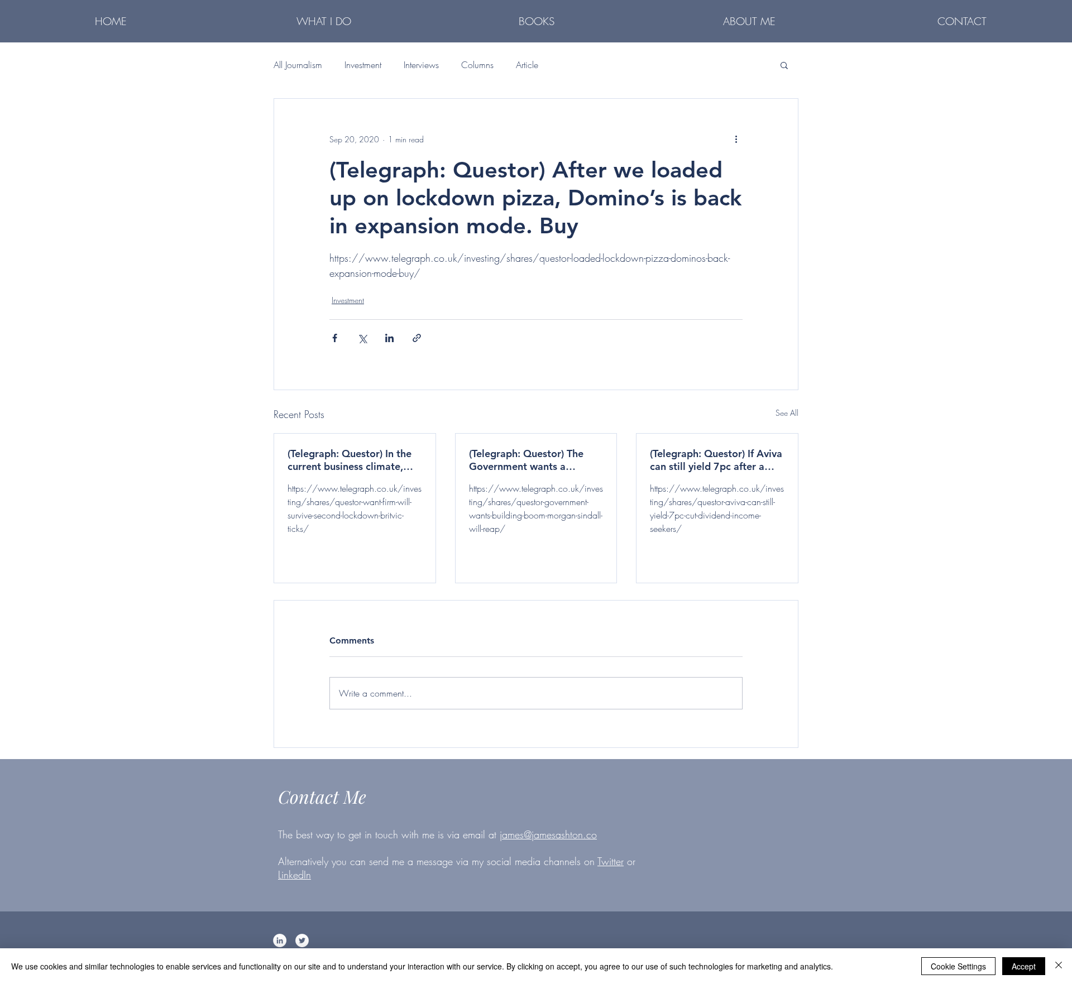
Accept (1024, 966)
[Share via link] (416, 338)
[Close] (1058, 966)
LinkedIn (294, 874)
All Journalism (298, 65)
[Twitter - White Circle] (302, 940)
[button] (324, 20)
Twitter (610, 861)
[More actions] (736, 139)
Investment (362, 65)
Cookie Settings (958, 966)
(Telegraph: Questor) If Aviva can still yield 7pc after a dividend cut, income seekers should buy (716, 460)
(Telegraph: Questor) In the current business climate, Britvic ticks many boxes (349, 460)
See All (787, 412)
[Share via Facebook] (334, 338)
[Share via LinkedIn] (389, 338)
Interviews (421, 65)
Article (527, 65)
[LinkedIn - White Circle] (279, 940)
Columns (477, 65)
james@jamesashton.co (548, 834)
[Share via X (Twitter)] (362, 338)
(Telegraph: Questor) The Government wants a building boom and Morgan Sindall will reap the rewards (535, 460)
